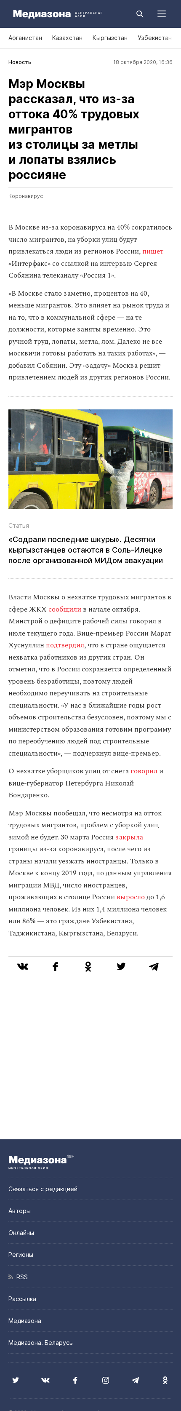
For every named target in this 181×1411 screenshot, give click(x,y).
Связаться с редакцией (42, 1188)
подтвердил (65, 645)
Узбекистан (155, 37)
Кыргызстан (110, 37)
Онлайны (21, 1232)
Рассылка (22, 1298)
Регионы (20, 1254)
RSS (20, 1276)
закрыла (128, 837)
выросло (131, 897)
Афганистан (25, 37)
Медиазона (24, 1320)
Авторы (19, 1210)
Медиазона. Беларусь (40, 1342)
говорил (143, 771)
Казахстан (67, 37)
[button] (161, 13)
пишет (152, 251)
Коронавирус (25, 196)
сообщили (64, 609)
